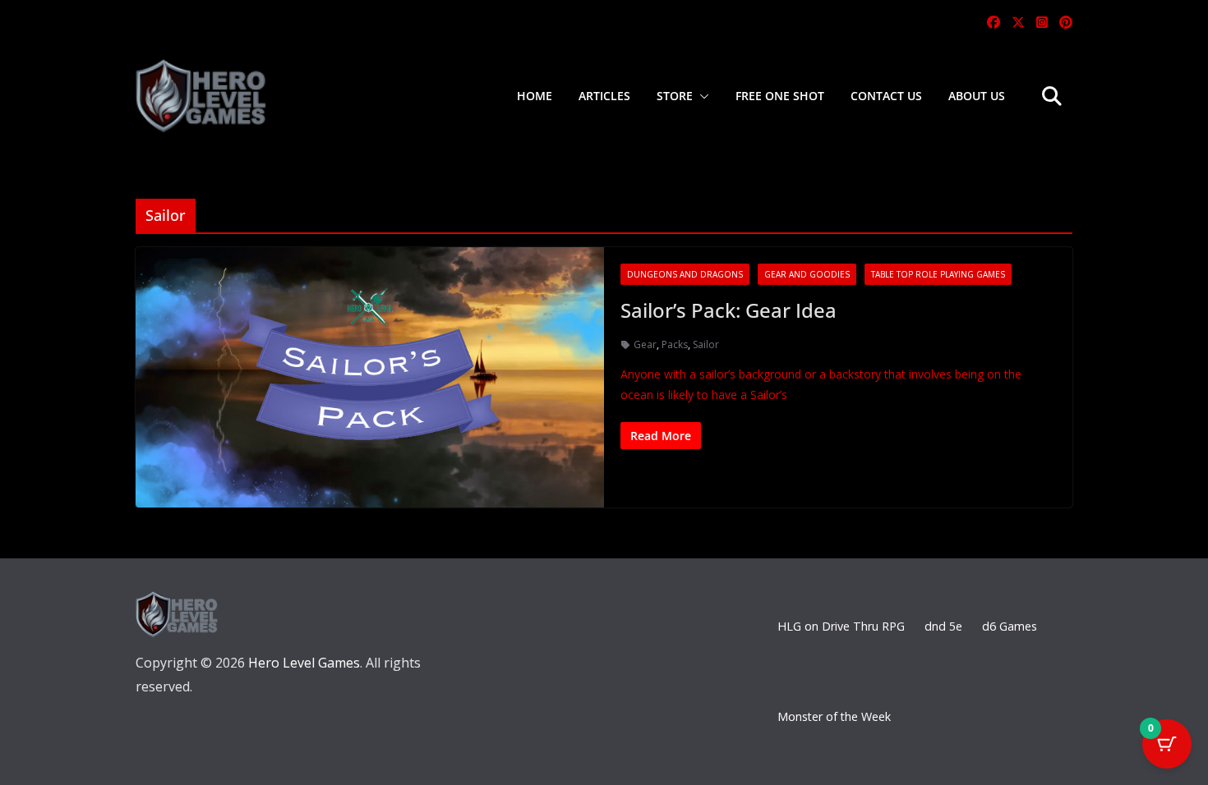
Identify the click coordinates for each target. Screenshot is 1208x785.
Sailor (706, 344)
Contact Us (886, 95)
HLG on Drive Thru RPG (841, 626)
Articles (604, 95)
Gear (645, 344)
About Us (976, 95)
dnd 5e (943, 626)
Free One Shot (779, 95)
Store (675, 95)
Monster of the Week (834, 716)
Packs (675, 344)
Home (534, 95)
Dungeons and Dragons (685, 274)
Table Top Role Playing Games (938, 274)
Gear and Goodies (807, 274)
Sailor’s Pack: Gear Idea (728, 310)
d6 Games (1009, 626)
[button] (701, 96)
